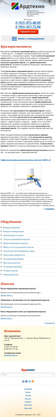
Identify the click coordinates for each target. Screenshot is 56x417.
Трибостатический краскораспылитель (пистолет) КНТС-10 (26, 160)
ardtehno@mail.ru (10, 355)
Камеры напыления (11, 227)
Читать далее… (7, 295)
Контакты (28, 402)
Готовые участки (10, 270)
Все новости (49, 323)
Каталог (28, 392)
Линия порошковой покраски (15, 243)
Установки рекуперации (13, 258)
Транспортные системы (13, 235)
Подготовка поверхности (14, 255)
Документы (28, 405)
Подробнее (49, 208)
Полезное (28, 398)
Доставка (28, 395)
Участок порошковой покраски (16, 239)
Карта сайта (28, 408)
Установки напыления (12, 266)
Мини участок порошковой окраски (18, 247)
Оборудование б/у (11, 274)
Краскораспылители (11, 262)
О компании (28, 389)
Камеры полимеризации (13, 231)
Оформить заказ (28, 31)
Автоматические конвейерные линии (19, 251)
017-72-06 (28, 26)
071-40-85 (28, 22)
